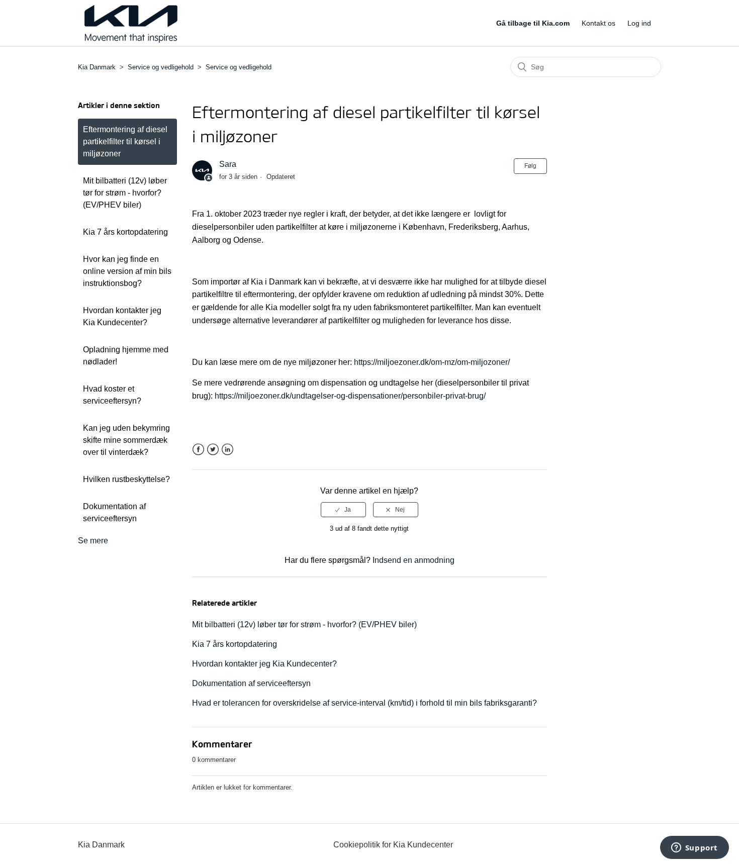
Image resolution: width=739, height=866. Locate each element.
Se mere (93, 540)
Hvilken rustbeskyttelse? (126, 479)
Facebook (198, 449)
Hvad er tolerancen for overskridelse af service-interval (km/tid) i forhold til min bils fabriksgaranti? (364, 703)
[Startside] (130, 40)
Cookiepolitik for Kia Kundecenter (393, 844)
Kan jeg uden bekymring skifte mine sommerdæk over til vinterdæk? (126, 440)
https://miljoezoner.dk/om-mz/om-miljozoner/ (432, 362)
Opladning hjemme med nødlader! (125, 355)
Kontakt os (598, 23)
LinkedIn (227, 449)
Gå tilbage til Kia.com (533, 23)
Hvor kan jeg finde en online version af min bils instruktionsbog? (127, 271)
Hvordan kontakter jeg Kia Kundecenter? (122, 316)
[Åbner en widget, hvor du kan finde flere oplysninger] (694, 848)
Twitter (213, 449)
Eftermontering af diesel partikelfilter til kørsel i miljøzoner (125, 141)
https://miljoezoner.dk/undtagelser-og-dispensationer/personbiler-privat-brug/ (350, 396)
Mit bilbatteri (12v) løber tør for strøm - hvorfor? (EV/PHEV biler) (125, 192)
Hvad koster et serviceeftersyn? (112, 394)
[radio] (343, 509)
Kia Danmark (97, 67)
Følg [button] (530, 165)
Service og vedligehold (161, 67)
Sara (227, 164)
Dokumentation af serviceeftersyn (114, 512)
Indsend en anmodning (413, 560)
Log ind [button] (639, 23)
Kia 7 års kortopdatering (125, 232)
